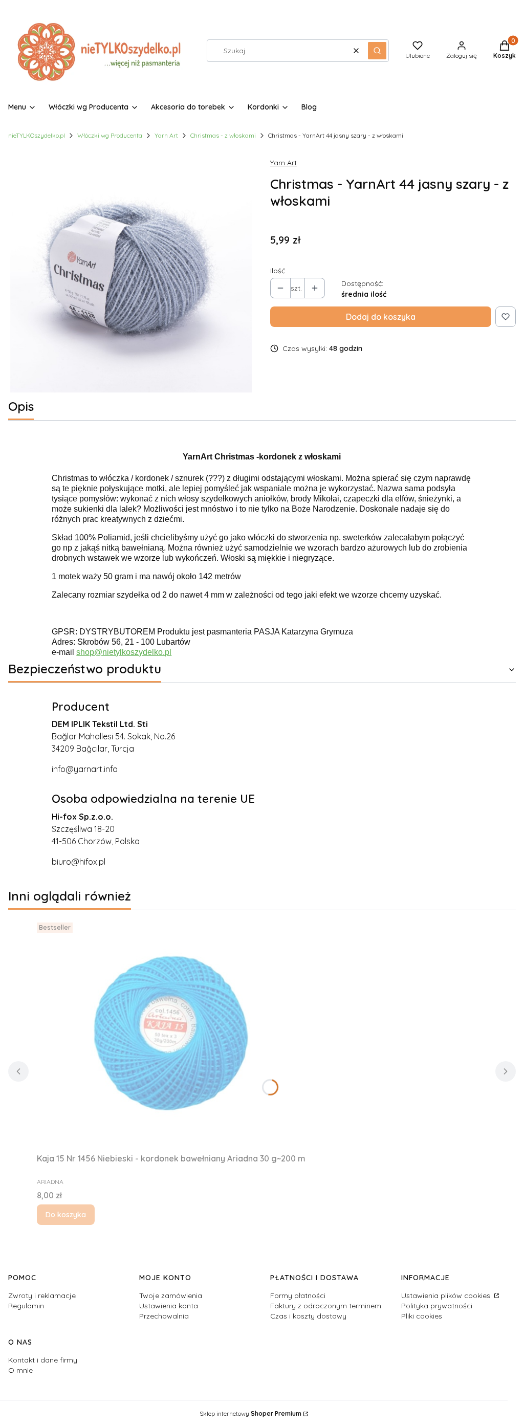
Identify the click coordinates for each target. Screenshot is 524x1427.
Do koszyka (66, 1214)
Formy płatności (297, 1295)
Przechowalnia (164, 1316)
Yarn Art (166, 135)
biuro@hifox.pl (78, 862)
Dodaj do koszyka (381, 317)
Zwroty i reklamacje (42, 1295)
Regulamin (26, 1305)
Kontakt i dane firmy (42, 1360)
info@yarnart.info (85, 769)
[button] (377, 50)
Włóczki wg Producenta (109, 135)
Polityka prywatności (436, 1305)
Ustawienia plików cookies (446, 1295)
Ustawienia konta (168, 1305)
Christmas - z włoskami (223, 135)
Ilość (277, 270)
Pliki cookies (421, 1316)
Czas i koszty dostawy (308, 1316)
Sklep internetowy (250, 1413)
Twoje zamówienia (170, 1295)
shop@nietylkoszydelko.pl (123, 652)
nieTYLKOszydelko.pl (36, 135)
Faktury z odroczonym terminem (325, 1305)
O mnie (20, 1370)
